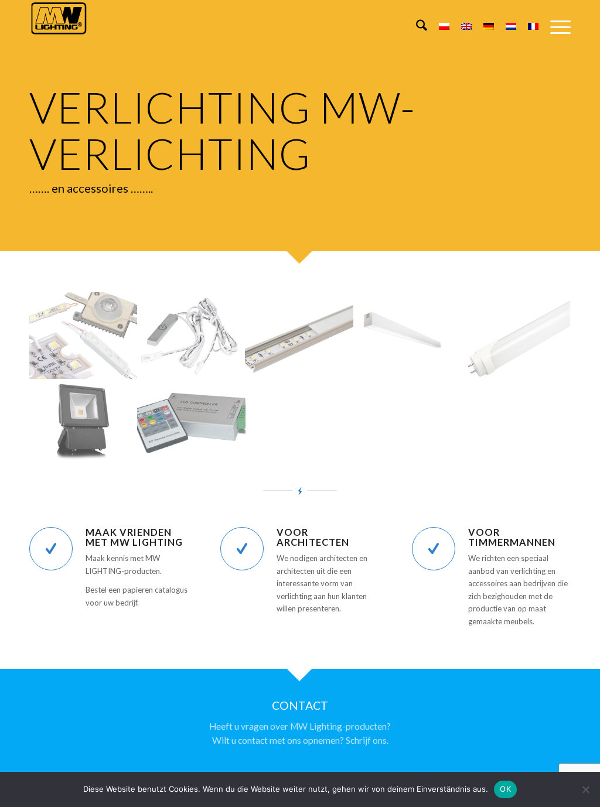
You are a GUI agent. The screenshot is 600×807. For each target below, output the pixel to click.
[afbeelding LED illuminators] (83, 422)
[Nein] (585, 789)
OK (505, 789)
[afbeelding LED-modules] (83, 335)
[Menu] (554, 27)
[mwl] (58, 27)
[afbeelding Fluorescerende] (516, 335)
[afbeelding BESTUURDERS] (192, 422)
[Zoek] (415, 27)
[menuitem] (415, 27)
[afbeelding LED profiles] (300, 335)
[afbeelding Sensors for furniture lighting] (192, 335)
